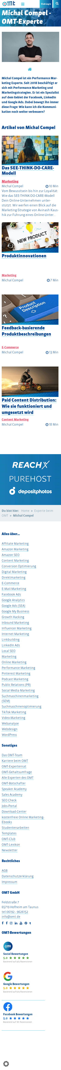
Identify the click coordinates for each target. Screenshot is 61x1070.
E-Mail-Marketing (14, 589)
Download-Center (14, 811)
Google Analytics (13, 600)
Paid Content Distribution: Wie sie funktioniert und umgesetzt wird (29, 406)
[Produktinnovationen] (30, 237)
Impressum (9, 882)
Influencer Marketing (17, 628)
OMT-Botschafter (14, 783)
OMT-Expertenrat (14, 766)
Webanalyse (10, 723)
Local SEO (8, 651)
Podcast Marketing (15, 679)
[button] (6, 1064)
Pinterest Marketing (16, 673)
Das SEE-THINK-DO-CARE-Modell (28, 170)
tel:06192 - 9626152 (15, 912)
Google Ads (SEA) (13, 606)
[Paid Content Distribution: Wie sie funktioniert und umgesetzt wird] (30, 382)
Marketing (10, 181)
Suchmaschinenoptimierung (21, 706)
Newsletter (9, 850)
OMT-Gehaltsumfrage (17, 772)
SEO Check (9, 800)
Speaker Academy (14, 789)
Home (25, 511)
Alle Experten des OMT (18, 778)
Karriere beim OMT (15, 761)
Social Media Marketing (18, 690)
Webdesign (9, 729)
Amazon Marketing (15, 549)
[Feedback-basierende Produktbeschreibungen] (30, 309)
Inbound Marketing (15, 623)
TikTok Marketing (14, 712)
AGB (4, 871)
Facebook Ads (11, 594)
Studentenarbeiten (15, 828)
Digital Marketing (14, 572)
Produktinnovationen (24, 255)
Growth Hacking (13, 617)
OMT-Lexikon (11, 845)
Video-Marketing (13, 718)
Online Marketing (14, 662)
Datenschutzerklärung (18, 876)
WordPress (9, 735)
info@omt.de (11, 917)
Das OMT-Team (12, 755)
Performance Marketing (18, 668)
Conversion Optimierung (19, 566)
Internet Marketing (15, 634)
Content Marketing (15, 419)
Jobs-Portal (9, 806)
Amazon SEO (10, 555)
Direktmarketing (13, 577)
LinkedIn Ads (11, 645)
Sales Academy (12, 795)
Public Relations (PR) (16, 685)
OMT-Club (8, 839)
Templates (9, 833)
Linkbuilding (10, 640)
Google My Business (15, 611)
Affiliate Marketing (15, 544)
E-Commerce (10, 347)
